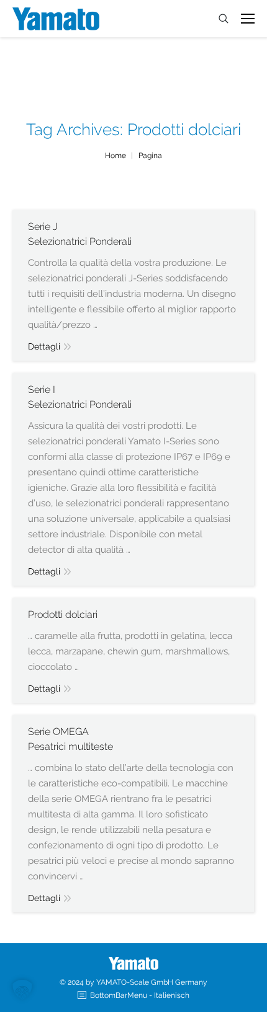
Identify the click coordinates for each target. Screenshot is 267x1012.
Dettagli (44, 346)
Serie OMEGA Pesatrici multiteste (70, 739)
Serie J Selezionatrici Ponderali (80, 234)
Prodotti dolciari (62, 614)
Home (115, 155)
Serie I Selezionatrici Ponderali (80, 397)
